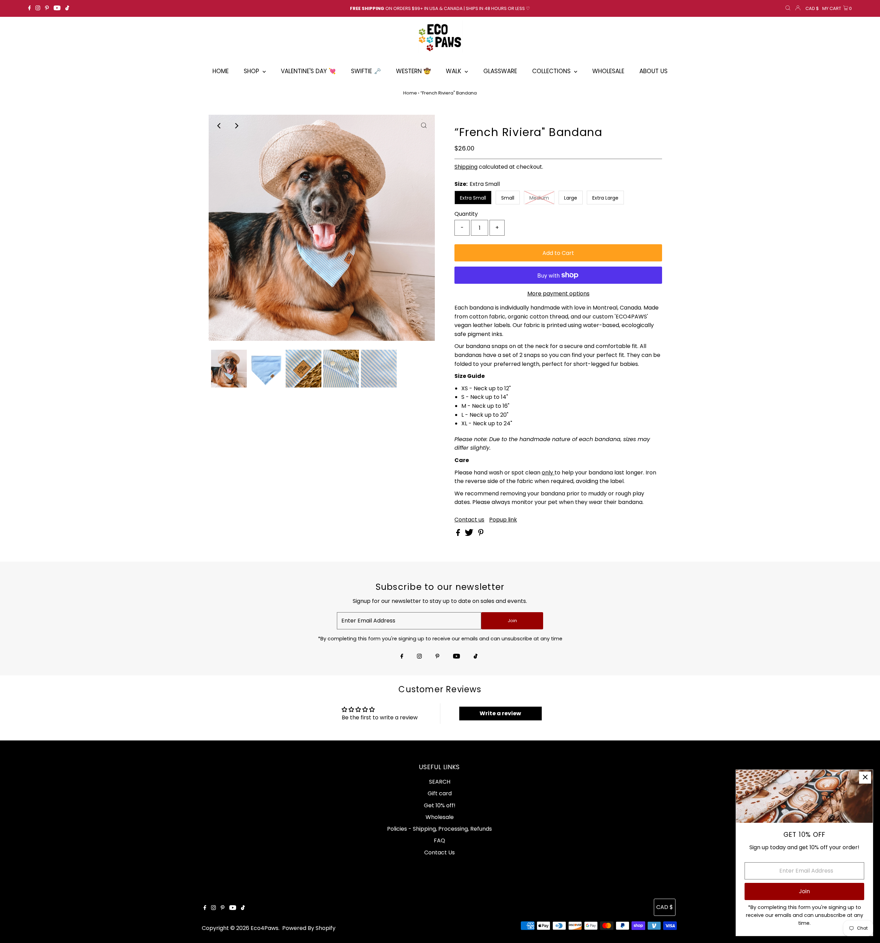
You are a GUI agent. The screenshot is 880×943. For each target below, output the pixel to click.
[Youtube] (57, 8)
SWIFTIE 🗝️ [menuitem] (366, 71)
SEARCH (439, 782)
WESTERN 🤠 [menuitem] (413, 71)
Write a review (500, 713)
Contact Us (439, 852)
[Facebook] (29, 8)
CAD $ (812, 8)
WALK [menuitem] (454, 71)
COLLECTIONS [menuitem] (552, 71)
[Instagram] (38, 8)
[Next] (236, 125)
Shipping (465, 167)
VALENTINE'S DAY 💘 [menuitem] (308, 71)
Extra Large (605, 197)
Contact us (469, 520)
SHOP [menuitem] (252, 71)
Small (507, 197)
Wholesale (440, 817)
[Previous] (219, 125)
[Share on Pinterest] (481, 534)
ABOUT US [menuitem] (653, 71)
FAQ (439, 840)
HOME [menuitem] (220, 71)
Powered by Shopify (309, 928)
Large (570, 197)
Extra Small (473, 197)
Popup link (503, 520)
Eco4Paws (264, 928)
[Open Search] (787, 8)
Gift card (440, 793)
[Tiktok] (67, 8)
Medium (539, 197)
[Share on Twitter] (470, 534)
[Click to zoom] (423, 125)
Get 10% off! (439, 805)
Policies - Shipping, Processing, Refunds (439, 829)
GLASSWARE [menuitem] (500, 71)
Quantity (466, 214)
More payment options (558, 294)
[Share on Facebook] (458, 534)
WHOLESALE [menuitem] (608, 71)
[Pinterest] (47, 8)
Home (410, 93)
